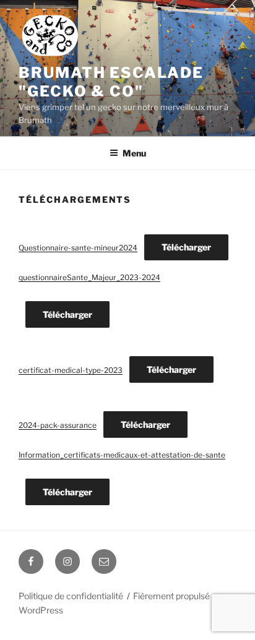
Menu (134, 153)
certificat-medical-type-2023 (71, 370)
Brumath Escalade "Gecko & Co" (111, 82)
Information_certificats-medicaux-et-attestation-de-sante (122, 454)
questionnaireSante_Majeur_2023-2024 (89, 277)
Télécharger (186, 247)
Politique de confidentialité (71, 596)
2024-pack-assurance (58, 425)
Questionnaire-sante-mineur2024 (78, 247)
